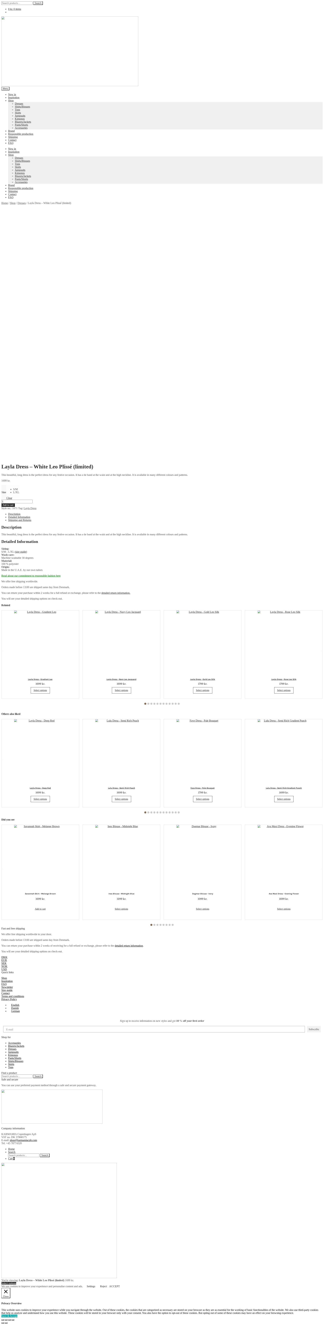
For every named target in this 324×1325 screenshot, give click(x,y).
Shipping (13, 137)
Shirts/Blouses (22, 106)
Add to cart (8, 505)
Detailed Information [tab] (19, 517)
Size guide (6, 990)
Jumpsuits (20, 115)
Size (4, 492)
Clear (9, 498)
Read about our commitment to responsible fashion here (31, 575)
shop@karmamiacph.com (23, 1140)
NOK (4, 966)
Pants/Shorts (21, 124)
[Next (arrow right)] (6, 1322)
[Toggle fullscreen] (6, 1319)
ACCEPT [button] (114, 1286)
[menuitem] (13, 1005)
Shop (11, 100)
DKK (4, 957)
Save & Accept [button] (9, 1316)
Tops (17, 109)
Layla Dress (30, 508)
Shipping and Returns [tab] (19, 520)
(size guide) (21, 551)
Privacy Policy (9, 999)
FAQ (11, 143)
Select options (40, 690)
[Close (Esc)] (12, 1319)
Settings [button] (91, 1286)
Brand (11, 130)
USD (4, 969)
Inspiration (13, 97)
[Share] (9, 1319)
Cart (11, 1158)
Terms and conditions (12, 996)
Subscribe (314, 1029)
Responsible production (20, 133)
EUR (4, 960)
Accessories (21, 127)
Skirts (18, 112)
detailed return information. (115, 592)
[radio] (16, 489)
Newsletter (7, 987)
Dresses (19, 103)
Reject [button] (103, 1286)
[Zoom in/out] (2, 1319)
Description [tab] (14, 514)
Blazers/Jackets (23, 121)
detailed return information (129, 945)
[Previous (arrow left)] (2, 1322)
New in (12, 94)
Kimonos (20, 118)
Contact (12, 140)
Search (38, 3)
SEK (4, 963)
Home (4, 203)
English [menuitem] (15, 1005)
